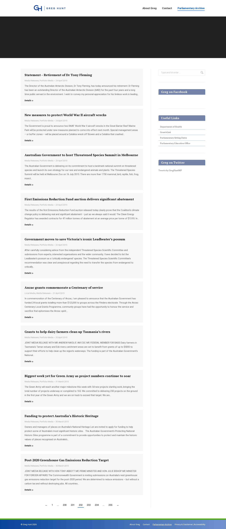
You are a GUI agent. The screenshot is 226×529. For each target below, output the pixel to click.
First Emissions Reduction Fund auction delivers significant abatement (79, 199)
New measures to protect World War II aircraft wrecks (65, 115)
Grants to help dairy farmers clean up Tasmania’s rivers (67, 332)
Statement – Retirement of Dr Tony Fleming (58, 75)
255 (110, 505)
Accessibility (199, 524)
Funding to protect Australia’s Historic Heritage (61, 416)
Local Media (30, 293)
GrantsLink (165, 132)
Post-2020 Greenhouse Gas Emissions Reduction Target (67, 460)
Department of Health (171, 126)
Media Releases (32, 80)
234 (97, 505)
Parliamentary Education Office (175, 143)
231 (73, 505)
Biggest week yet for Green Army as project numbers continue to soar (78, 376)
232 (81, 505)
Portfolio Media (46, 80)
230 (65, 505)
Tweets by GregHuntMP (170, 170)
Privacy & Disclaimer (183, 524)
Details (28, 100)
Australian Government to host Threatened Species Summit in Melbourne (81, 155)
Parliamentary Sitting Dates (173, 137)
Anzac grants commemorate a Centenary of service (64, 287)
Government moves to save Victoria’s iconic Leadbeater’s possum (75, 239)
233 (89, 505)
